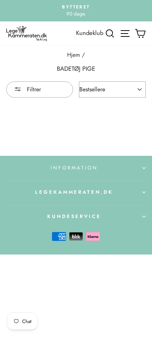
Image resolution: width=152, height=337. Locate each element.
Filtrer (33, 89)
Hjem (73, 55)
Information (74, 167)
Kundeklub (89, 32)
